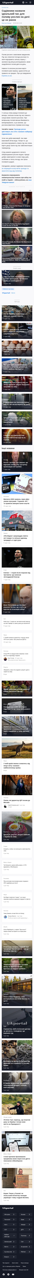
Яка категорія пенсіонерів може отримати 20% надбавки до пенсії (16, 882)
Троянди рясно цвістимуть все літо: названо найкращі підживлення (17, 131)
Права (24, 1266)
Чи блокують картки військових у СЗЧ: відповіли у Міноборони (15, 866)
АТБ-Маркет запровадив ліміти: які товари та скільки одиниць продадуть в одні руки (16, 538)
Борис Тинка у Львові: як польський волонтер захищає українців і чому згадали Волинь (16, 1196)
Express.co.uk (7, 76)
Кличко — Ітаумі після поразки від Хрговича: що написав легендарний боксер (17, 575)
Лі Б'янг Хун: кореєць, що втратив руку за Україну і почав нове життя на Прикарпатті (17, 1122)
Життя (13, 293)
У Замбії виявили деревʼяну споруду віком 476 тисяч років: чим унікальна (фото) (16, 638)
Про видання (6, 1263)
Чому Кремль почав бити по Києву (14, 913)
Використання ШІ (23, 1270)
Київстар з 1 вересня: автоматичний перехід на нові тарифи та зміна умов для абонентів (17, 622)
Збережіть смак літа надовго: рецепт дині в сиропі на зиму (16, 670)
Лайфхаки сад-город (8, 289)
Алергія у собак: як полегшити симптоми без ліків (17, 849)
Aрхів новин (15, 1263)
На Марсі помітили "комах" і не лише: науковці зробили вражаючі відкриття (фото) (17, 898)
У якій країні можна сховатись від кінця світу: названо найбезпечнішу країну (17, 766)
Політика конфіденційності (10, 1270)
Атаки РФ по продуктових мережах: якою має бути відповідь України (16, 654)
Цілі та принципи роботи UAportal (11, 1266)
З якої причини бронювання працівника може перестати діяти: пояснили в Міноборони (17, 1159)
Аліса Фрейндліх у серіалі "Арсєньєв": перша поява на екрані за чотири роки (15, 930)
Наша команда (25, 1263)
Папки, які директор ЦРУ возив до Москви (17, 801)
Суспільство (5, 7)
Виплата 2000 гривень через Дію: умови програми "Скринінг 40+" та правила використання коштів (16, 501)
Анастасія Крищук (6, 23)
